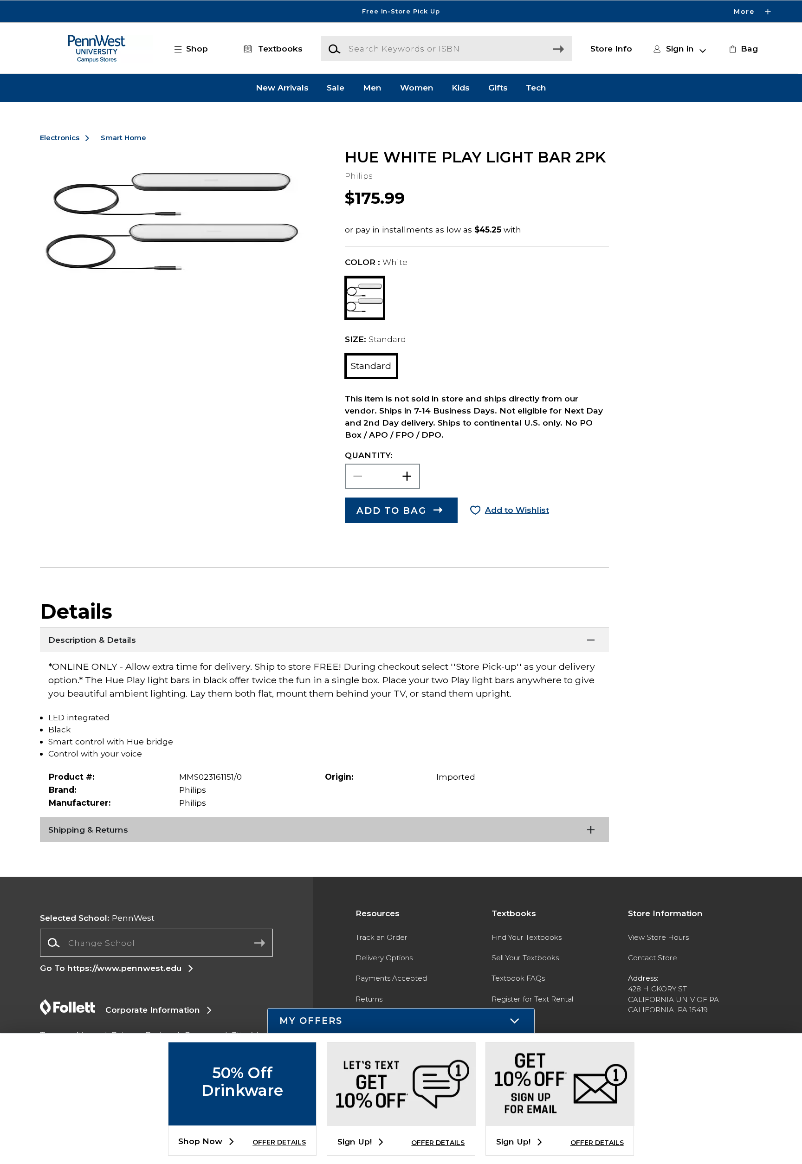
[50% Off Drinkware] (242, 1118)
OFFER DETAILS (279, 1142)
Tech (536, 88)
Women (416, 88)
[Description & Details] (324, 639)
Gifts (498, 88)
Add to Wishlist (517, 510)
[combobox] (156, 943)
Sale (335, 88)
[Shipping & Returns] (324, 829)
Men (372, 88)
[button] (401, 11)
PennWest (97, 918)
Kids (461, 88)
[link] (742, 49)
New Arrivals (282, 88)
